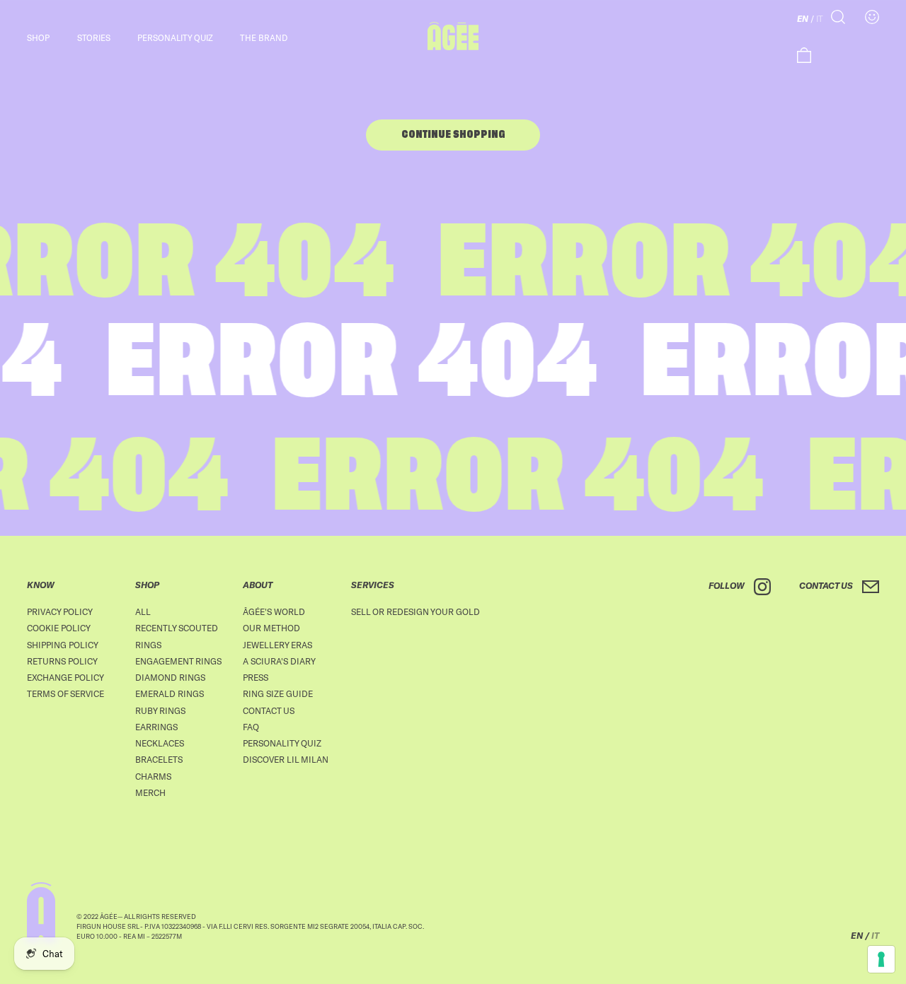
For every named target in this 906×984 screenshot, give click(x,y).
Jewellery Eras (277, 645)
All (143, 611)
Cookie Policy (59, 628)
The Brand (263, 37)
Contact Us (268, 710)
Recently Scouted (176, 628)
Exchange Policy (65, 677)
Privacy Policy (60, 611)
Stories (93, 37)
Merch (150, 792)
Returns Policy (62, 661)
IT (819, 18)
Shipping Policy (62, 645)
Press (255, 677)
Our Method (271, 628)
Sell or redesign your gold (415, 611)
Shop (38, 37)
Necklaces (159, 743)
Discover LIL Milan (285, 759)
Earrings (156, 727)
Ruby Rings (160, 710)
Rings (148, 645)
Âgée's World (274, 611)
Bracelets (159, 759)
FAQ (251, 727)
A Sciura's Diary (279, 661)
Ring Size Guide (278, 693)
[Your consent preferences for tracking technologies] (881, 959)
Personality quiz (175, 37)
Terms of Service (65, 693)
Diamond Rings (170, 677)
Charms (153, 776)
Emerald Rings (169, 693)
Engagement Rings (178, 661)
